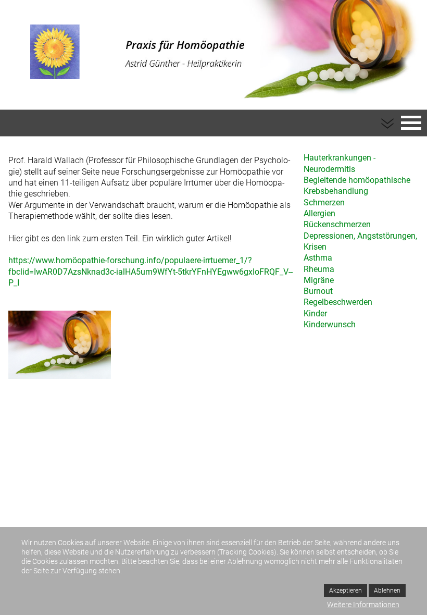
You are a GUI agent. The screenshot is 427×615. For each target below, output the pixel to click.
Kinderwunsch (330, 324)
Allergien (319, 213)
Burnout (318, 291)
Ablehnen (387, 590)
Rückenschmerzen (337, 224)
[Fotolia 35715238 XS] (59, 346)
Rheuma (319, 269)
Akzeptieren (345, 590)
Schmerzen (324, 202)
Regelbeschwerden (338, 302)
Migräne (319, 280)
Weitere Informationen (363, 604)
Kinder (315, 313)
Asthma (318, 258)
